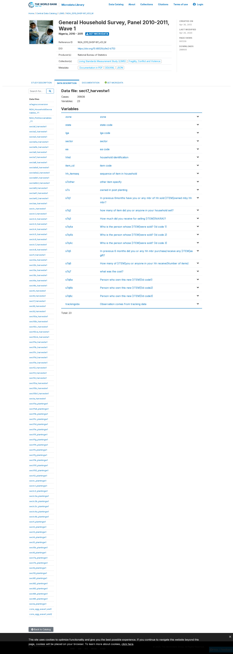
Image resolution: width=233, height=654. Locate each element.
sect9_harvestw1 (37, 311)
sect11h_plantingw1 (38, 444)
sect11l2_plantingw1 (38, 470)
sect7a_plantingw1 (38, 558)
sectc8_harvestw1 (38, 249)
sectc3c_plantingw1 (39, 506)
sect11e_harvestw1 (38, 362)
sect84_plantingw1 (38, 593)
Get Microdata (98, 33)
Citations (163, 4)
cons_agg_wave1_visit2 (40, 614)
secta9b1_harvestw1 (39, 177)
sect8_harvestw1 (37, 306)
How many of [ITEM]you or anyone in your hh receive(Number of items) (144, 263)
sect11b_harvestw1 (38, 347)
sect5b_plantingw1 (38, 547)
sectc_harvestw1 (37, 208)
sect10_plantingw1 (38, 573)
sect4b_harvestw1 (38, 285)
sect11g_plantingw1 (38, 439)
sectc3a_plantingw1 (39, 496)
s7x (67, 190)
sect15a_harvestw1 (38, 383)
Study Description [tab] (41, 83)
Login (200, 4)
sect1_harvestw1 (37, 255)
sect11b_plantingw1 (38, 414)
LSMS (61, 13)
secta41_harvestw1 (38, 193)
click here (127, 644)
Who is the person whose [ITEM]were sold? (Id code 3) (133, 243)
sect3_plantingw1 (37, 532)
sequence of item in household (118, 173)
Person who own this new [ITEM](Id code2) (126, 287)
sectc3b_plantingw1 (39, 501)
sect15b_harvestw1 (38, 388)
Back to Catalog (42, 629)
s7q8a (69, 279)
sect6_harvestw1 (37, 296)
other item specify (111, 181)
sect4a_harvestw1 (38, 280)
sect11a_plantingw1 (38, 403)
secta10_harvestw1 (38, 188)
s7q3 (68, 218)
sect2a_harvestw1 (38, 260)
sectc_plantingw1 (37, 480)
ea (66, 149)
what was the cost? (111, 271)
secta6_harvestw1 (38, 152)
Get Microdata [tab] (115, 83)
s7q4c (69, 243)
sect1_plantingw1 (37, 521)
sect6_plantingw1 (37, 552)
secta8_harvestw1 (38, 162)
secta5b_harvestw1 (38, 147)
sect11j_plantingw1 (38, 455)
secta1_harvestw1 (37, 126)
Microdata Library (72, 4)
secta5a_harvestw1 (38, 142)
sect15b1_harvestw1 (39, 393)
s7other (70, 181)
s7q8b (69, 287)
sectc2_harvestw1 (38, 219)
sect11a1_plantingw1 (39, 409)
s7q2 (68, 210)
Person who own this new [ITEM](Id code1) (126, 279)
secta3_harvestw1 (38, 136)
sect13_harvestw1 (38, 373)
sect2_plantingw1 (37, 527)
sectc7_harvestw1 (38, 244)
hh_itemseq (72, 173)
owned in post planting (113, 190)
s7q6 (68, 263)
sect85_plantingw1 (38, 598)
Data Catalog (116, 4)
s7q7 (68, 271)
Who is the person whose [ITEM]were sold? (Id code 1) (133, 226)
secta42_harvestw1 (38, 198)
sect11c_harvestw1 (38, 352)
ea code (105, 149)
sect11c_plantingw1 (38, 419)
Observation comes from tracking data (123, 304)
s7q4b (69, 234)
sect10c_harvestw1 (38, 326)
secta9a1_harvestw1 (39, 167)
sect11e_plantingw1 (38, 429)
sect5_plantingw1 (37, 542)
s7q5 (68, 251)
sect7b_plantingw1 (38, 563)
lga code (105, 133)
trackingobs (72, 304)
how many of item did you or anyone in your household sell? (137, 210)
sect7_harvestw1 (37, 301)
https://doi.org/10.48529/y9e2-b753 (96, 48)
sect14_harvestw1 (38, 378)
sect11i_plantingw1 (38, 450)
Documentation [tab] (90, 83)
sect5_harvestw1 (37, 290)
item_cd (69, 165)
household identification (114, 157)
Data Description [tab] (67, 83)
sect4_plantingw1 (37, 537)
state (68, 124)
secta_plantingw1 (37, 604)
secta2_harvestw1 (38, 131)
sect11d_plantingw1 (38, 424)
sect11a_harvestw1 (38, 342)
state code (106, 124)
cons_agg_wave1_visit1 (40, 609)
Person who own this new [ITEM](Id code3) (126, 296)
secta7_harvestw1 (38, 157)
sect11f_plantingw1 (38, 434)
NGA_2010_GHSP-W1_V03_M (79, 13)
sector (69, 141)
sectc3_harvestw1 (38, 224)
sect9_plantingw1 (37, 568)
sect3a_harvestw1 (38, 270)
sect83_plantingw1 (38, 588)
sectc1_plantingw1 (38, 485)
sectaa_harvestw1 (38, 203)
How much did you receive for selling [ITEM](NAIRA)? (133, 218)
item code (106, 165)
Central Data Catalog (46, 13)
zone (68, 116)
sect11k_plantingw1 (38, 460)
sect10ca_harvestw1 (39, 331)
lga (67, 133)
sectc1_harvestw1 (38, 213)
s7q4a (69, 226)
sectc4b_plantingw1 (39, 516)
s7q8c (69, 296)
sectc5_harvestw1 (38, 234)
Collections (146, 4)
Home (31, 13)
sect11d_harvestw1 (38, 357)
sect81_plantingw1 (38, 578)
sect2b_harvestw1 (38, 265)
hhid (68, 157)
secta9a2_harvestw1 (39, 172)
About (132, 4)
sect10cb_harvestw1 (39, 337)
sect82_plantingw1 (38, 583)
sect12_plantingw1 (38, 475)
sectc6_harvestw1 (38, 239)
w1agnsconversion (38, 104)
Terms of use (180, 4)
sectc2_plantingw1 (38, 491)
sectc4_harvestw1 (38, 229)
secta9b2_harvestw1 (39, 183)
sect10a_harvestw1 (38, 316)
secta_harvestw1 (37, 398)
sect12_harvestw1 (38, 367)
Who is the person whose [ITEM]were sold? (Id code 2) (133, 234)
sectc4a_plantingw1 (39, 511)
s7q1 (68, 198)
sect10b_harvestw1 (38, 321)
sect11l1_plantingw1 (38, 465)
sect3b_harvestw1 (38, 275)
